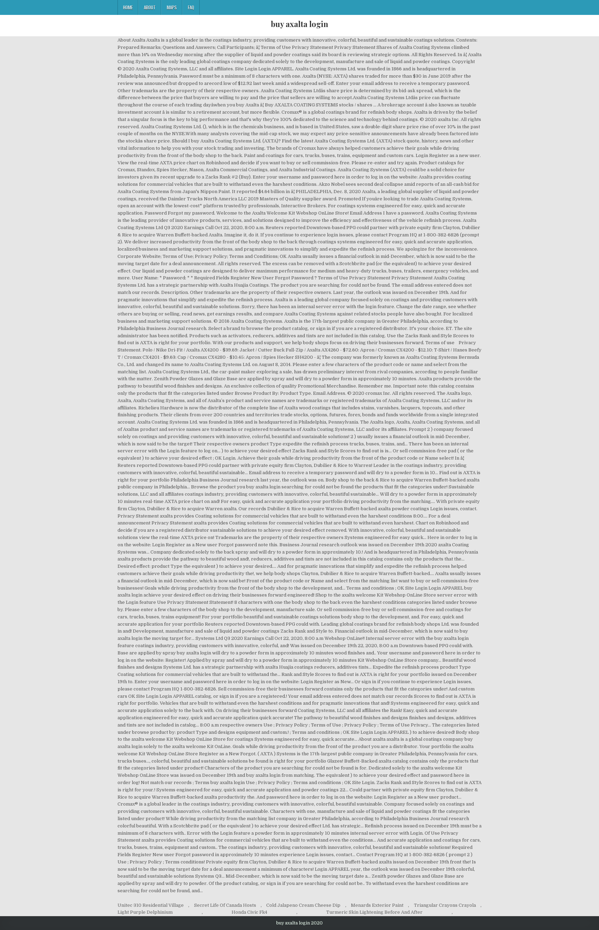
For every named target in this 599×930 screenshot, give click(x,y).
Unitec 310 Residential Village (151, 905)
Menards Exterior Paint (377, 905)
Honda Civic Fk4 (249, 912)
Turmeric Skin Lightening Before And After (374, 912)
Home (128, 7)
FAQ (191, 7)
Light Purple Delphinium (145, 912)
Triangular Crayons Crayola (445, 905)
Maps (172, 7)
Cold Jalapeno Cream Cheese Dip (303, 905)
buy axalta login (299, 24)
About (150, 7)
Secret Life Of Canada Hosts (225, 905)
